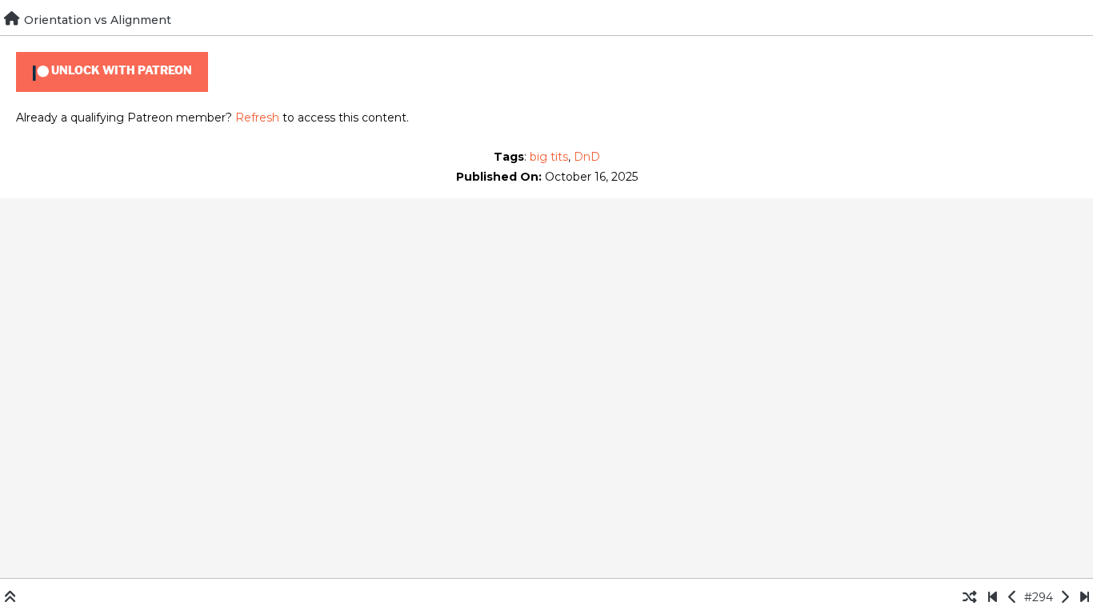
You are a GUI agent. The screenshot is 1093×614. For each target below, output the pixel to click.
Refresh (257, 117)
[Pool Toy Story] (1012, 597)
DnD (587, 157)
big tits (549, 157)
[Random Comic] (970, 597)
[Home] (12, 18)
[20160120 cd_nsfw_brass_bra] (992, 597)
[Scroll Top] (10, 597)
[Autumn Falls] (1064, 597)
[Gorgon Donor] (1084, 597)
